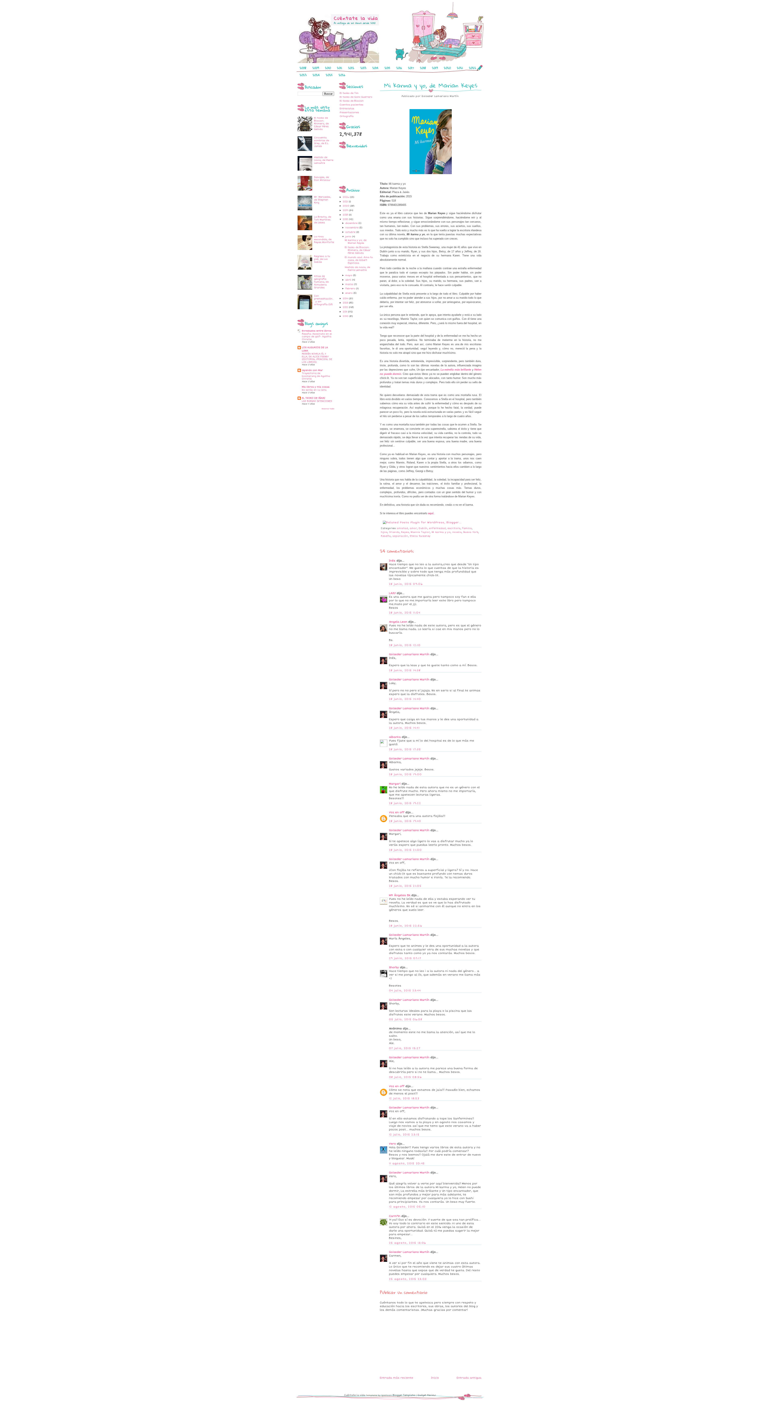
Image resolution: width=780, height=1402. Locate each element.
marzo (349, 284)
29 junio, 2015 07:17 (405, 958)
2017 (411, 68)
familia (467, 528)
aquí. (431, 513)
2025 (329, 75)
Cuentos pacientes (351, 104)
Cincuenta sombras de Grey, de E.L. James (321, 141)
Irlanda (394, 532)
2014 (375, 68)
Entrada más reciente (396, 1377)
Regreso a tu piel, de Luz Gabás (322, 259)
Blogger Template (404, 1395)
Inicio (435, 1377)
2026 (342, 75)
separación (400, 536)
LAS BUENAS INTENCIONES (317, 401)
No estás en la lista (314, 390)
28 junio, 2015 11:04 (404, 612)
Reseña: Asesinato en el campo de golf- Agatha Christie (317, 337)
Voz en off (396, 812)
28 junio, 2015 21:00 (405, 850)
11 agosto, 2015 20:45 (407, 1163)
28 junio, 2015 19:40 (405, 821)
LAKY (392, 593)
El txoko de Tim (349, 93)
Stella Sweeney (420, 536)
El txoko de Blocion (352, 101)
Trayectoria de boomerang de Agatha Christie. (316, 376)
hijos (384, 532)
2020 (447, 68)
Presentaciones (349, 112)
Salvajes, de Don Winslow (322, 178)
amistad (402, 528)
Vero (392, 1143)
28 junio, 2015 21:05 (405, 886)
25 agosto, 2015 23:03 (408, 1279)
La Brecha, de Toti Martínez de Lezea (322, 220)
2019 (435, 68)
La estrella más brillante (456, 369)
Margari (395, 783)
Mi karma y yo (441, 532)
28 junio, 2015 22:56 (405, 925)
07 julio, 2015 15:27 (404, 1048)
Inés (392, 560)
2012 (351, 68)
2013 (363, 68)
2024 (316, 75)
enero (349, 293)
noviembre (352, 227)
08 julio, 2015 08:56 (405, 1077)
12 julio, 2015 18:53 (404, 1098)
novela (457, 532)
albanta (395, 737)
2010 (328, 68)
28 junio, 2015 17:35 (405, 749)
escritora (453, 528)
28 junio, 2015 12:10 (404, 645)
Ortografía (346, 116)
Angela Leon (398, 621)
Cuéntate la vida (354, 1395)
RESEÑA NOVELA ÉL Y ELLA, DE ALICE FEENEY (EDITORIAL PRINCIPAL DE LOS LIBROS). (317, 357)
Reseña (386, 536)
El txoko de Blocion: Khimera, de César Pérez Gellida (321, 124)
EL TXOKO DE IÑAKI (313, 398)
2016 (399, 68)
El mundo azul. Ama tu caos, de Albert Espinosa (359, 260)
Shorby (394, 967)
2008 (303, 68)
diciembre (351, 223)
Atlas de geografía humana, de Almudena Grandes (321, 282)
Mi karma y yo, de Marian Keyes (355, 241)
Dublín (423, 528)
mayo (349, 275)
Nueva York (470, 532)
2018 (423, 68)
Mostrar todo (328, 409)
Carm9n (394, 1216)
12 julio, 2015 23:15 (404, 1134)
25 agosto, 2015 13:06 (407, 1243)
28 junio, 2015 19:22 (405, 803)
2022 (472, 68)
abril (348, 280)
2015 (387, 68)
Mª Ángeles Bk (399, 895)
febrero (350, 288)
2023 (303, 75)
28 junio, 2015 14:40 (405, 699)
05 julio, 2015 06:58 (405, 1019)
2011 (339, 68)
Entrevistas (347, 108)
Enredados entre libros (316, 331)
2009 (315, 68)
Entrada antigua (469, 1377)
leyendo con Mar (312, 370)
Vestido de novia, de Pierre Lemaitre (323, 160)
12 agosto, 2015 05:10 (407, 1206)
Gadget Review (426, 1395)
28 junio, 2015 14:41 (404, 728)
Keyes (405, 532)
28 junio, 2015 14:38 (404, 670)
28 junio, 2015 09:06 (406, 584)
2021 (460, 68)
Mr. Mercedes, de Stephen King (322, 200)
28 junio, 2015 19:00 (405, 774)
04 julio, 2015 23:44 (405, 990)
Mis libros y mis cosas (315, 387)
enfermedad (437, 528)
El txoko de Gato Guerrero (356, 97)
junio (348, 236)
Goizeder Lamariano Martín (409, 654)
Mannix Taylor (420, 532)
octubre (350, 232)
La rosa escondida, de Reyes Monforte (324, 239)
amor (413, 528)
